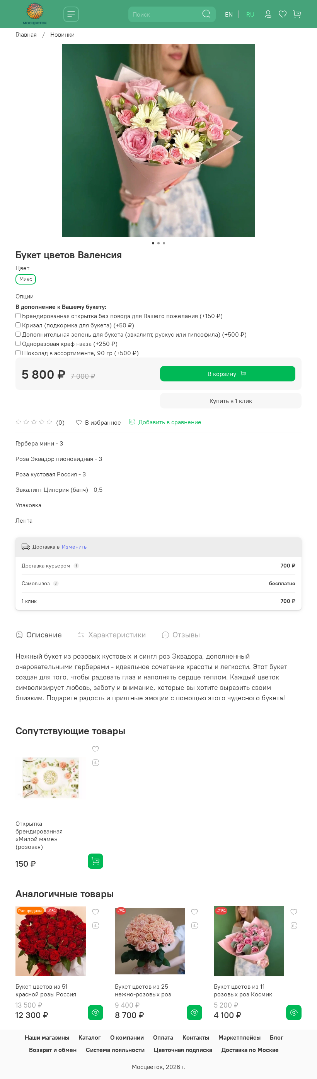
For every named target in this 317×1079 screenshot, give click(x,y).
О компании (127, 1037)
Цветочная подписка (183, 1050)
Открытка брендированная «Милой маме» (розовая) (39, 835)
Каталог (89, 1037)
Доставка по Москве (250, 1050)
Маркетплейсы (239, 1037)
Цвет (22, 268)
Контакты (195, 1037)
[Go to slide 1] (153, 243)
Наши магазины (47, 1037)
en (229, 14)
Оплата (163, 1037)
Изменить (74, 546)
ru (250, 14)
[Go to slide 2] (158, 243)
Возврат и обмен (53, 1050)
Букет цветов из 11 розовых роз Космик (243, 990)
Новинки (62, 34)
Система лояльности (115, 1050)
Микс (25, 279)
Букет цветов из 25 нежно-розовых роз (143, 990)
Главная (26, 34)
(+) (122, 316)
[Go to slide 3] (164, 243)
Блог (276, 1037)
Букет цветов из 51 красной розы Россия (45, 990)
